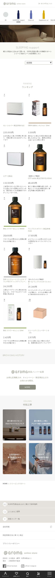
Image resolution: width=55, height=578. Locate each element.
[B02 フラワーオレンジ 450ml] (15, 211)
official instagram (30, 566)
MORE (27, 387)
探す (27, 576)
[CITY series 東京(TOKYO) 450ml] (40, 158)
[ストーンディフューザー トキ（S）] (40, 312)
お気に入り (16, 576)
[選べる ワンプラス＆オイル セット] (40, 261)
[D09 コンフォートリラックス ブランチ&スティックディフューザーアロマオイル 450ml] (15, 261)
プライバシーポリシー (11, 543)
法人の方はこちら (46, 3)
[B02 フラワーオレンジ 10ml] (15, 312)
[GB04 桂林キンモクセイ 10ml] (40, 107)
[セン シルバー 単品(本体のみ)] (15, 107)
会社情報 (6, 527)
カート (38, 576)
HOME (5, 483)
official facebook (12, 566)
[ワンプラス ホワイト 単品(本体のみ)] (40, 211)
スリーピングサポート (17, 483)
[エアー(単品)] (15, 158)
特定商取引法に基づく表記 (13, 535)
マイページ (5, 576)
